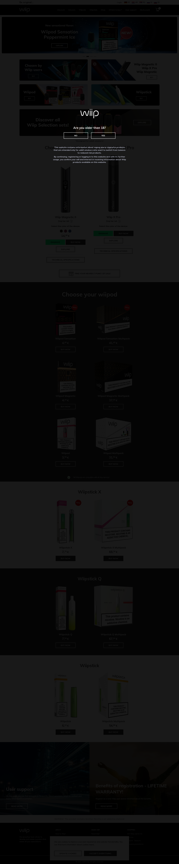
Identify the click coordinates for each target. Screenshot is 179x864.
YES (103, 135)
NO (75, 135)
